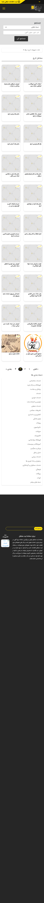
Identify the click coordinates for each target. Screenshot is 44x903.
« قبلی (35, 369)
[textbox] (21, 27)
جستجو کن (21, 38)
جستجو (37, 23)
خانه (38, 50)
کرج (29, 50)
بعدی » (9, 369)
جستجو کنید (38, 528)
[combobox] (22, 27)
